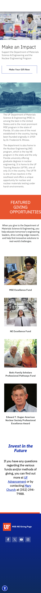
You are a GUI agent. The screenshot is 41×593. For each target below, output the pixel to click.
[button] (5, 588)
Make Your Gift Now (19, 69)
